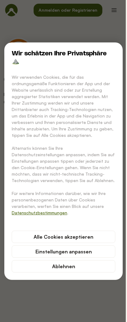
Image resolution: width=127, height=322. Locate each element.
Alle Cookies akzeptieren (63, 237)
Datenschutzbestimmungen (39, 212)
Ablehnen (63, 266)
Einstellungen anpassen (63, 251)
